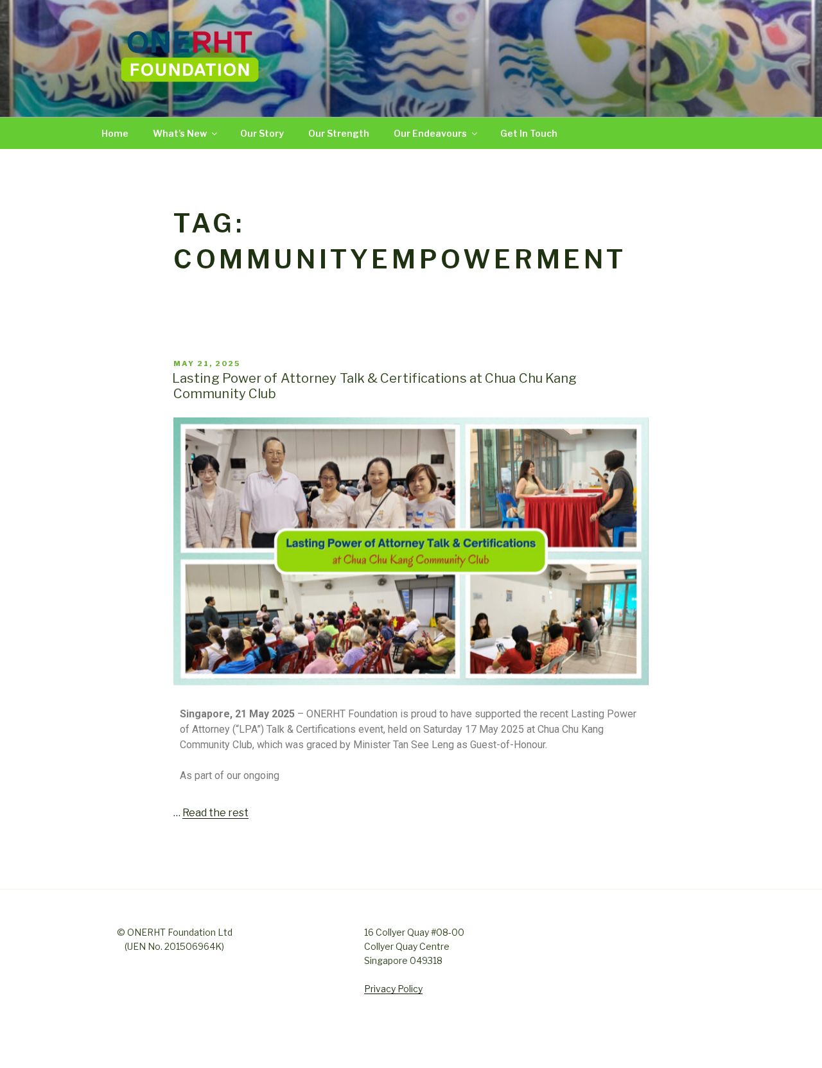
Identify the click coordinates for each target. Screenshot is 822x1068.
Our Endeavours (430, 133)
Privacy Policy (393, 988)
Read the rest (215, 813)
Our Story (262, 133)
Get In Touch (528, 133)
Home (114, 133)
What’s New (180, 133)
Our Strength (338, 133)
